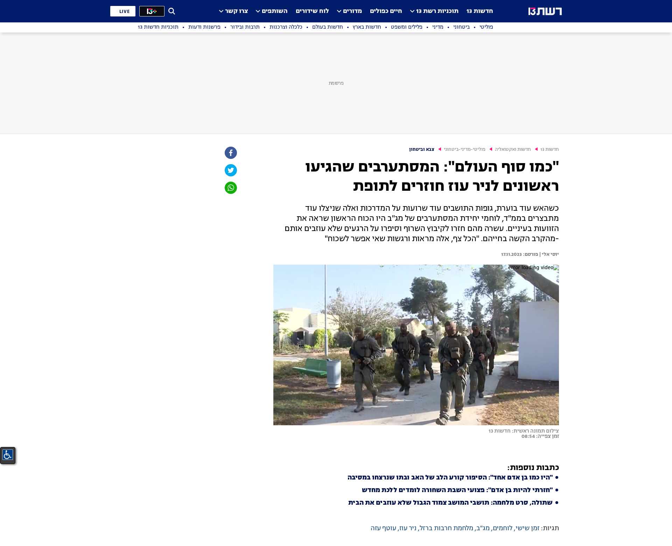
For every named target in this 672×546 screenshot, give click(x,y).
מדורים (352, 11)
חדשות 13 (480, 11)
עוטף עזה (383, 528)
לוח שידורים (312, 11)
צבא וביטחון (421, 150)
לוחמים (502, 528)
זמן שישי (527, 528)
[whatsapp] (230, 188)
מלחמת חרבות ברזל (446, 528)
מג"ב (483, 528)
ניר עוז (407, 528)
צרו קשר (236, 11)
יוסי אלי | (548, 254)
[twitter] (230, 170)
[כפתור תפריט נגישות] (7, 454)
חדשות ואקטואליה (513, 150)
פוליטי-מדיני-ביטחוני (464, 150)
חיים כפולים (386, 11)
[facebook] (230, 153)
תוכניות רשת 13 (437, 11)
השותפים (275, 11)
